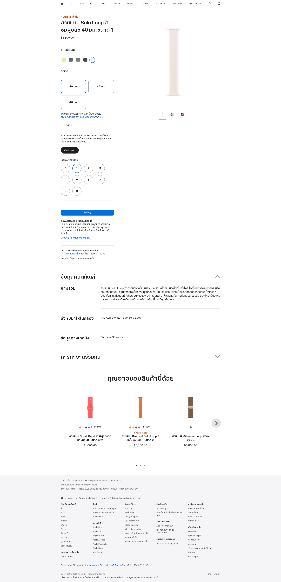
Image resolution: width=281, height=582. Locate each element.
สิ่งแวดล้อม (193, 512)
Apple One (97, 527)
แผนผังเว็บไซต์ (152, 577)
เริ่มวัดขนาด (69, 150)
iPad (63, 516)
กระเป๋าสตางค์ (67, 556)
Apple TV (97, 531)
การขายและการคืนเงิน (114, 577)
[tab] (162, 115)
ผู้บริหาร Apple (194, 535)
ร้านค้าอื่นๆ (114, 565)
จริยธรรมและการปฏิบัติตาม (199, 548)
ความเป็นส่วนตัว (195, 516)
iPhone (64, 520)
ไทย (209, 574)
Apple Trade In (131, 525)
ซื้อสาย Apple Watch (88, 498)
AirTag (64, 537)
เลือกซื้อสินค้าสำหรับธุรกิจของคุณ (169, 514)
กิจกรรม (191, 552)
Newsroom (193, 531)
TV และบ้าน (65, 533)
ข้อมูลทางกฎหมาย (135, 577)
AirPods (64, 529)
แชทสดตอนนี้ (73, 253)
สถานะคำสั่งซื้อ (131, 537)
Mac (63, 512)
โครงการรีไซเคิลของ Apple (136, 533)
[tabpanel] (173, 61)
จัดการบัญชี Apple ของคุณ (104, 508)
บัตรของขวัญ (66, 545)
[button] (209, 3)
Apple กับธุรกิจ (162, 508)
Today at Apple (131, 516)
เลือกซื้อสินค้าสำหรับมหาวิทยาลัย (165, 531)
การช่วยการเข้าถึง (196, 508)
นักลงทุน (192, 544)
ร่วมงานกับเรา (194, 539)
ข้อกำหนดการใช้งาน (93, 577)
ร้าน (62, 508)
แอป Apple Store (132, 520)
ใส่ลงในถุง (87, 212)
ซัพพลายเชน (193, 520)
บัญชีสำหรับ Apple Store (103, 512)
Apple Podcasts (100, 544)
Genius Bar (130, 512)
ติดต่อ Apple (193, 556)
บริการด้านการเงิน (133, 529)
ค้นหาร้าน (129, 508)
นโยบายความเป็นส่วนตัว (71, 577)
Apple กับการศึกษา (164, 525)
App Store (97, 552)
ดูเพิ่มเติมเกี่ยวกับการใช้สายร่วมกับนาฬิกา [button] (81, 117)
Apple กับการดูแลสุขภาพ (167, 543)
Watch (71, 498)
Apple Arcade (99, 539)
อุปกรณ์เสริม (66, 541)
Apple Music (98, 535)
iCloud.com (98, 516)
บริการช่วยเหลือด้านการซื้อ (136, 541)
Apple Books (98, 548)
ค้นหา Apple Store (97, 565)
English (217, 574)
